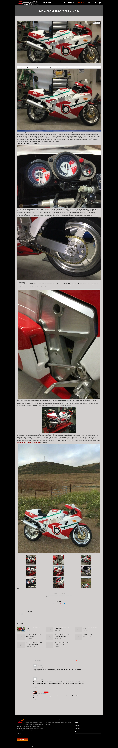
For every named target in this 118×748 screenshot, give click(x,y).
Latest (76, 722)
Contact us (77, 735)
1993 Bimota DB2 (87, 635)
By (55, 593)
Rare (64, 596)
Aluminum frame (51, 596)
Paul (43, 693)
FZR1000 (60, 596)
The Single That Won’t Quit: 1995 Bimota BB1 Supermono (62, 635)
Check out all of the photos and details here (28, 442)
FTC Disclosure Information (52, 727)
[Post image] (21, 629)
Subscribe (23, 739)
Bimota (20, 22)
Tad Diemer (41, 692)
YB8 (71, 596)
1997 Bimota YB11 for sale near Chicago (33, 627)
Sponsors (77, 728)
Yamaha (67, 596)
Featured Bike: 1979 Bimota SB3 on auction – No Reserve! (34, 643)
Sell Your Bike (78, 719)
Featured (77, 725)
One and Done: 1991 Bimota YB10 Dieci (91, 627)
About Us (77, 731)
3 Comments (70, 593)
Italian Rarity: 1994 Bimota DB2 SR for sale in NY (33, 635)
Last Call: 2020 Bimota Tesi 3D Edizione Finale (62, 627)
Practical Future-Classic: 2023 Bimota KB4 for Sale (62, 643)
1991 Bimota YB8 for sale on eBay (29, 144)
